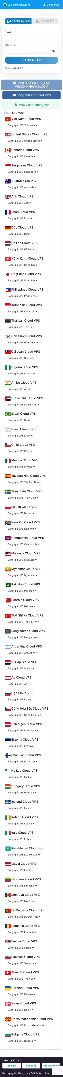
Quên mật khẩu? (14, 68)
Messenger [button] (51, 1065)
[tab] (31, 95)
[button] (53, 51)
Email (8, 32)
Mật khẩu (11, 45)
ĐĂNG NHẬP (31, 60)
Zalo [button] (10, 1065)
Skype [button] (30, 1065)
